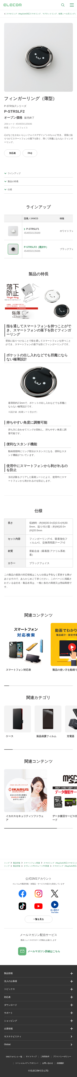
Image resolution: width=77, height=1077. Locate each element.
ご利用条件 (44, 1056)
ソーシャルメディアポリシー (26, 1063)
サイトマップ (31, 1056)
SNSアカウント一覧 (14, 1057)
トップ (6, 863)
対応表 (12, 153)
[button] (38, 989)
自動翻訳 (60, 1063)
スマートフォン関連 (32, 863)
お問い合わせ (47, 1063)
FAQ (30, 153)
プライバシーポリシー (62, 1056)
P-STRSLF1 (32, 229)
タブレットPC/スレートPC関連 (36, 866)
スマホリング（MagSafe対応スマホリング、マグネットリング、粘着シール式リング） (41, 14)
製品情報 (16, 863)
